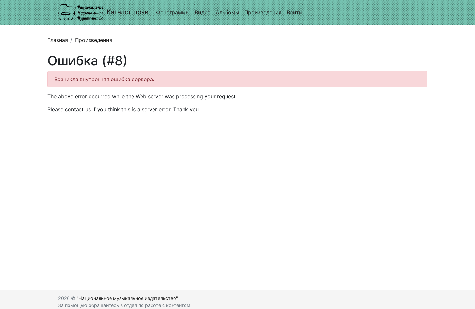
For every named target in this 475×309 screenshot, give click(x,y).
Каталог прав (127, 12)
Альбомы (227, 12)
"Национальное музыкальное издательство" (127, 298)
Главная (58, 40)
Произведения (262, 12)
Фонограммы (173, 12)
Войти (294, 12)
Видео (203, 12)
